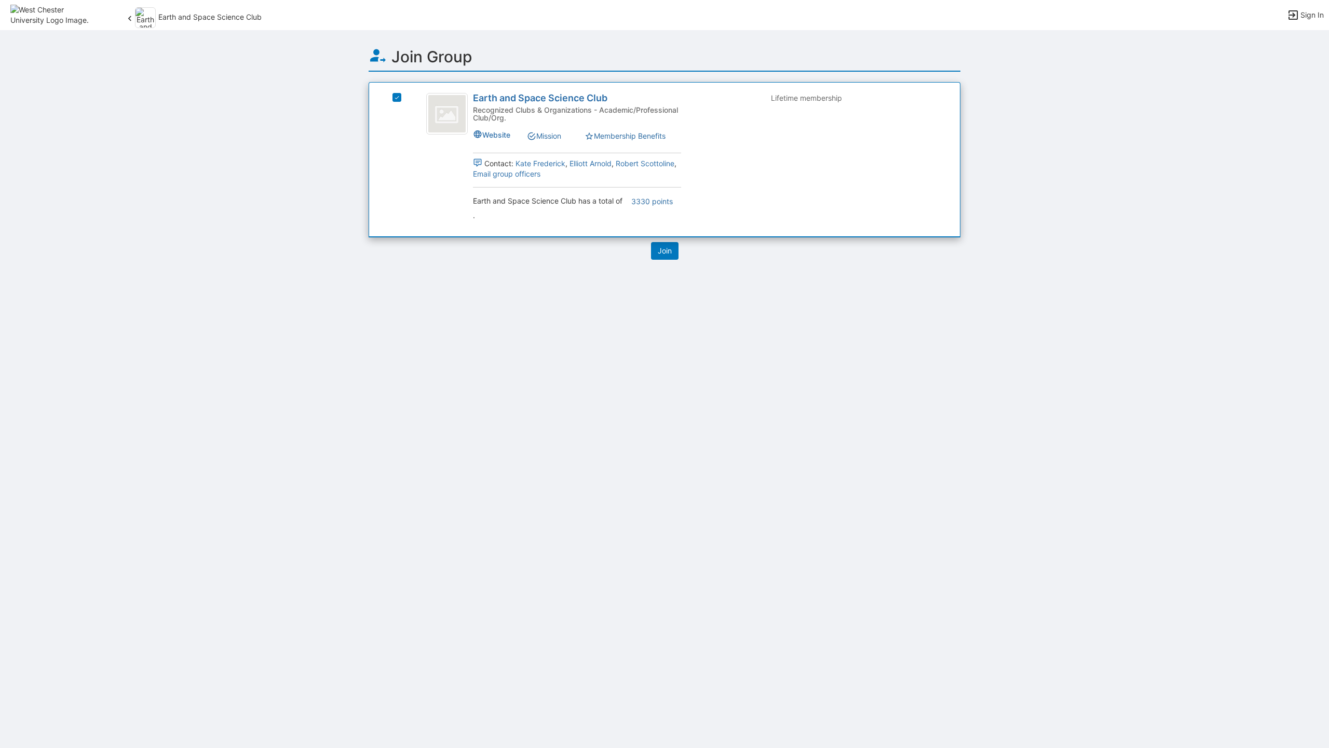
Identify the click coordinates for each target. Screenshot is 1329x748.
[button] (53, 14)
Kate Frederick (540, 163)
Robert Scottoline (645, 163)
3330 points (652, 201)
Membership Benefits (630, 135)
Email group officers (506, 173)
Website (496, 134)
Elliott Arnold (590, 163)
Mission (548, 135)
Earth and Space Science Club (540, 97)
